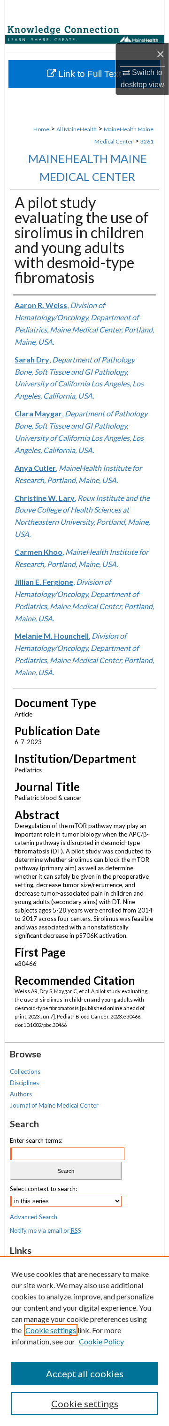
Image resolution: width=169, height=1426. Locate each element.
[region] (84, 1341)
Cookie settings (50, 1330)
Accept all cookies (84, 1373)
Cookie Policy (101, 1341)
